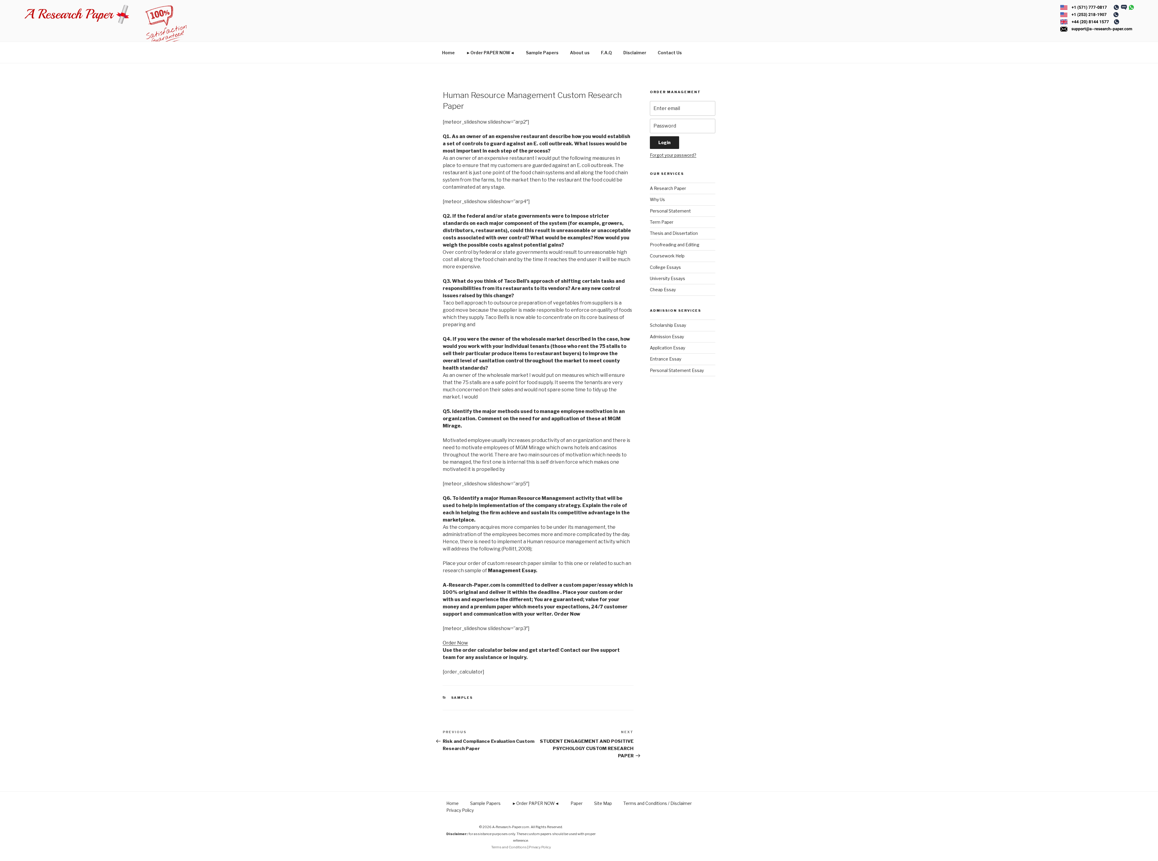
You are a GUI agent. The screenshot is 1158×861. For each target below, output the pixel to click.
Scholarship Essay (668, 325)
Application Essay (667, 347)
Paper (577, 803)
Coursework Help (667, 255)
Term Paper (661, 222)
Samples (462, 697)
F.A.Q (606, 52)
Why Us (657, 199)
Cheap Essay (663, 289)
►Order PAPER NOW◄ (490, 52)
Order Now (455, 643)
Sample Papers (542, 52)
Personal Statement (670, 210)
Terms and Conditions (509, 847)
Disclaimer (634, 52)
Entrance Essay (665, 358)
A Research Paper (668, 188)
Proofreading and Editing (674, 244)
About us (580, 52)
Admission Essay (667, 336)
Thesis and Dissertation (674, 233)
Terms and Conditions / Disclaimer (657, 803)
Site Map (603, 803)
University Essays (667, 278)
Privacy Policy (460, 810)
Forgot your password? (673, 155)
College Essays (665, 267)
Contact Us (670, 52)
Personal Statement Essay (677, 370)
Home (448, 52)
